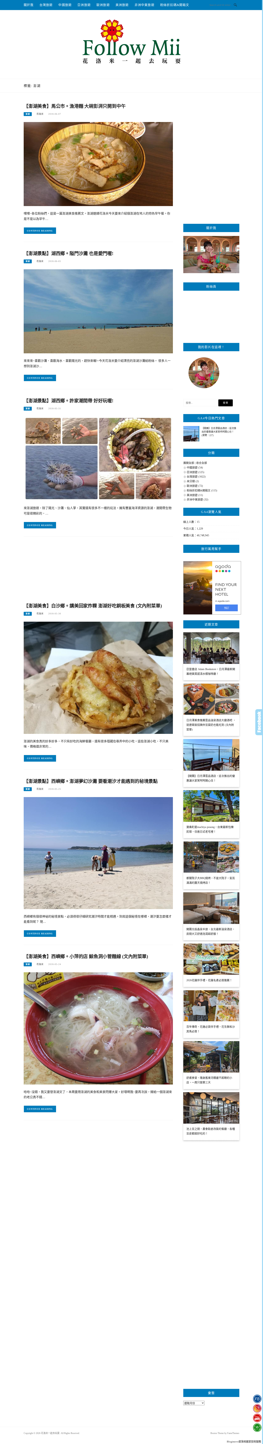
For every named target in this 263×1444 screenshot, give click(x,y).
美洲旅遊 (122, 5)
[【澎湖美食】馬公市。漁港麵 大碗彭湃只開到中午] (98, 163)
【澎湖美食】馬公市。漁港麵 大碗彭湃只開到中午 (75, 106)
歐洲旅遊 (103, 5)
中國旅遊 (65, 5)
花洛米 (40, 114)
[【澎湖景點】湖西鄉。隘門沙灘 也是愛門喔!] (98, 311)
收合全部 (201, 462)
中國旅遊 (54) (195, 467)
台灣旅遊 (46, 5)
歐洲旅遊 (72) (195, 485)
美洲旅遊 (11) (195, 495)
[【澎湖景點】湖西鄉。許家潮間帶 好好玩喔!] (98, 458)
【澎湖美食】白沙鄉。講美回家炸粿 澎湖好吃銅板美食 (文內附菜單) (93, 605)
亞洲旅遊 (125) (195, 472)
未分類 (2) (193, 481)
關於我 (29, 5)
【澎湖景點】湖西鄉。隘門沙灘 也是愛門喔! (68, 253)
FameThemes (233, 1433)
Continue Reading (40, 231)
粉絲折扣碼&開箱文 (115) (202, 490)
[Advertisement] (98, 571)
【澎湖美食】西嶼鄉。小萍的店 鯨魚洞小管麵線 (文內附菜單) (86, 956)
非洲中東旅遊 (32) (197, 499)
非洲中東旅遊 (144, 5)
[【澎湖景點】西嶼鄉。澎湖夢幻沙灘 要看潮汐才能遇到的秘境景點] (98, 852)
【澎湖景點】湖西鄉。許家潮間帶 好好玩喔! (68, 400)
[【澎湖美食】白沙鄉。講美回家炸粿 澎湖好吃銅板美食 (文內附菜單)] (98, 677)
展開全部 (188, 462)
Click (259, 722)
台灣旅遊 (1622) (196, 476)
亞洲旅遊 (84, 5)
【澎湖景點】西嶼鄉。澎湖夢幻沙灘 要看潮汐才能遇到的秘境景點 (91, 781)
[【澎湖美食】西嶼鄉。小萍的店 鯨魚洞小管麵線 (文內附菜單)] (98, 1028)
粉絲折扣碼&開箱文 (174, 5)
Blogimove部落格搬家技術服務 (244, 1441)
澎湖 (28, 114)
